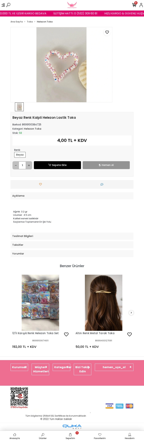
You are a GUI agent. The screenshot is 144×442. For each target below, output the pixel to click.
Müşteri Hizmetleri (41, 369)
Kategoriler (62, 367)
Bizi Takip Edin (82, 369)
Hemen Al (108, 165)
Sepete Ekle (59, 165)
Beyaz (20, 154)
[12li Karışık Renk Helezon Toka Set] (40, 303)
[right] (131, 313)
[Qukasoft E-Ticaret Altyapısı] (72, 427)
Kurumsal (19, 367)
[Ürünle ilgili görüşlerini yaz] (103, 184)
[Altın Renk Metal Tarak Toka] (104, 303)
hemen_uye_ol (114, 367)
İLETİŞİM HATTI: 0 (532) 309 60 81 (73, 13)
